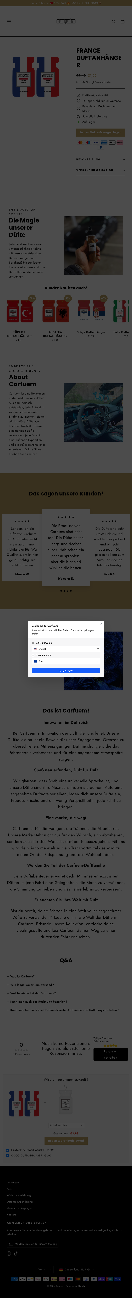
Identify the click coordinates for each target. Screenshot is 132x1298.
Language (44, 642)
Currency (44, 655)
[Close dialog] (101, 624)
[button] (66, 649)
